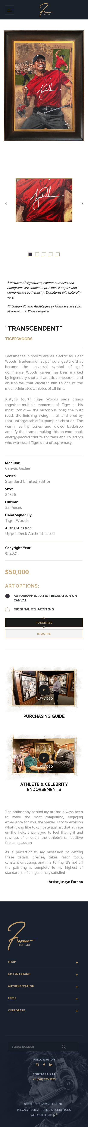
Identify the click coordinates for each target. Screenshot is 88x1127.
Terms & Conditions (56, 1110)
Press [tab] (12, 998)
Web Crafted (40, 1115)
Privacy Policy (27, 1110)
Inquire (44, 633)
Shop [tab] (12, 962)
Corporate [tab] (16, 1010)
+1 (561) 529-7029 (44, 1079)
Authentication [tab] (21, 986)
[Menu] (9, 10)
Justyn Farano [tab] (19, 974)
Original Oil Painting (34, 609)
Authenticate (64, 1047)
